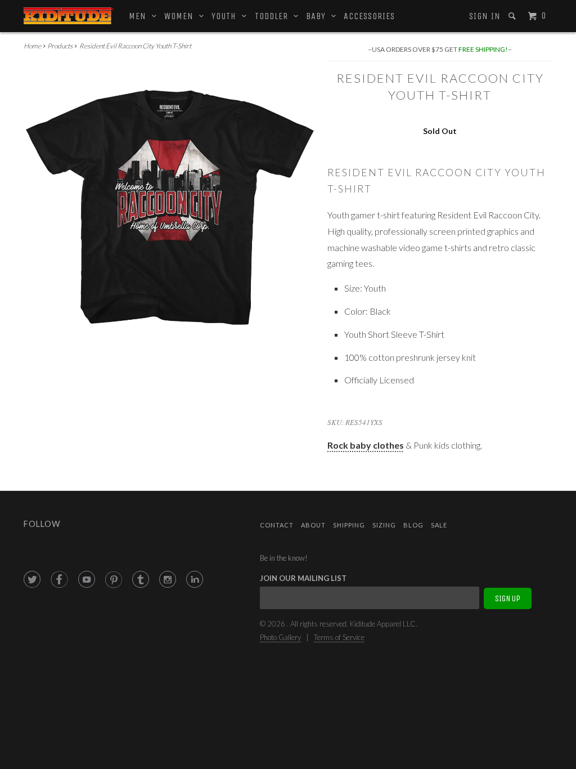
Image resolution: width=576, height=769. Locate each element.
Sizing (384, 525)
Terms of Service (339, 637)
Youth (227, 16)
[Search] (513, 16)
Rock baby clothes (365, 445)
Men (140, 16)
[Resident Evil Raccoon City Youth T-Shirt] (170, 207)
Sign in (485, 16)
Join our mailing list (303, 578)
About (313, 525)
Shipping (349, 525)
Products (60, 46)
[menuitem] (484, 16)
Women (181, 16)
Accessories (369, 16)
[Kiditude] (69, 16)
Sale (439, 525)
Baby (318, 16)
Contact (277, 525)
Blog (413, 525)
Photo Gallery (280, 637)
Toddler (274, 16)
